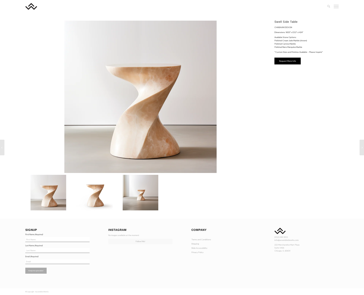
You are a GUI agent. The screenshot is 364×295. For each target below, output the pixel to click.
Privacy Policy (197, 252)
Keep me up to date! (36, 271)
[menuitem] (328, 6)
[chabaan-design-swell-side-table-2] (94, 192)
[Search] (328, 6)
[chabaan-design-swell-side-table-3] (140, 192)
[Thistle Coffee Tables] (362, 147)
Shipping (195, 244)
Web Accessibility (199, 248)
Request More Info (287, 61)
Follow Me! (140, 241)
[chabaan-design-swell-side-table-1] (140, 97)
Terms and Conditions (201, 239)
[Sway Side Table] (2, 147)
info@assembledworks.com (286, 240)
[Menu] (335, 6)
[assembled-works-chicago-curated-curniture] (35, 6)
